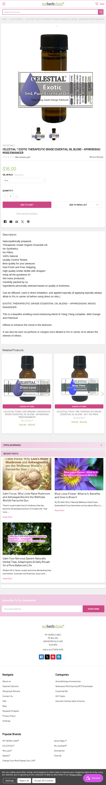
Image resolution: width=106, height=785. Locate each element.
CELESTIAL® (8, 745)
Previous (3, 394)
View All (57, 755)
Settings (9, 780)
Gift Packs (60, 696)
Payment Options (10, 686)
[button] (78, 205)
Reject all (24, 780)
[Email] (10, 221)
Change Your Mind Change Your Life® (18, 760)
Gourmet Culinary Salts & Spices (70, 701)
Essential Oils (61, 691)
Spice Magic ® (60, 740)
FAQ (4, 701)
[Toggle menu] (4, 4)
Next (102, 394)
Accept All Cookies (43, 780)
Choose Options (27, 406)
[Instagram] (58, 656)
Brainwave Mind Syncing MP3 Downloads (74, 686)
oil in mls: (13, 174)
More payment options (27, 213)
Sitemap (6, 720)
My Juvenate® (60, 745)
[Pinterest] (28, 221)
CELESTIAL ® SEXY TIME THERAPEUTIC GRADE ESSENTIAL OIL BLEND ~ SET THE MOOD (79, 413)
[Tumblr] (64, 656)
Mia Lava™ (7, 750)
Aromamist (59, 750)
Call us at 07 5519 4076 (53, 649)
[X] (22, 221)
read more (7, 517)
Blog (4, 706)
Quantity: (8, 190)
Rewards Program (10, 711)
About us (6, 681)
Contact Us (7, 696)
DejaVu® (6, 755)
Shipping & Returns (11, 691)
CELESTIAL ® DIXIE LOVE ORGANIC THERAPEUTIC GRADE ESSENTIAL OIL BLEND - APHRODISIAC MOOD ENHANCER (27, 414)
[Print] (16, 221)
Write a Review (96, 157)
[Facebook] (5, 221)
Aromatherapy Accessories (68, 681)
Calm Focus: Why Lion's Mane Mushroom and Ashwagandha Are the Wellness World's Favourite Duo (26, 497)
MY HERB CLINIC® (10, 740)
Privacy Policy (8, 716)
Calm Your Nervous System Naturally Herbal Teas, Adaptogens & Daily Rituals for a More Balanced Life (26, 562)
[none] (53, 75)
